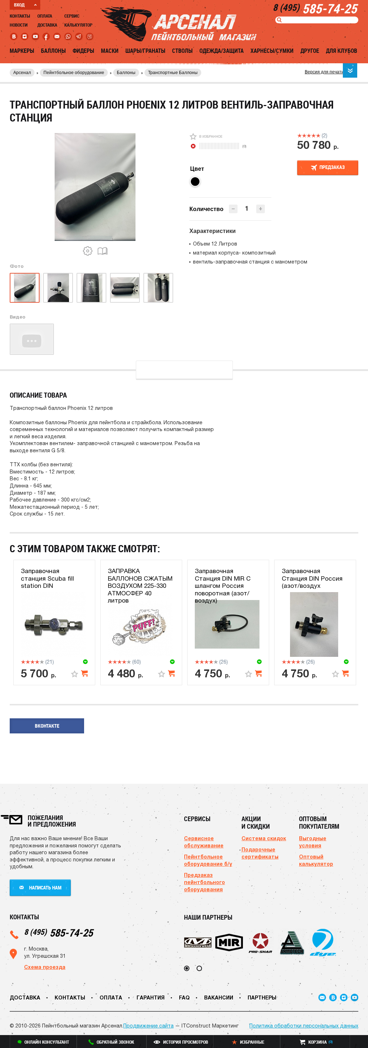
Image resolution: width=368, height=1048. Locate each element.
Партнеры (262, 997)
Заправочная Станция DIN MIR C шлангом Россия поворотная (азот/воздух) (222, 585)
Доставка (47, 25)
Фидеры (83, 51)
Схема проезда (44, 967)
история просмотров (185, 1042)
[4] (313, 135)
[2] (304, 135)
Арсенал (22, 72)
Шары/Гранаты (145, 51)
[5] (318, 135)
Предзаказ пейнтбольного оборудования (204, 882)
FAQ (184, 997)
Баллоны (53, 51)
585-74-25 (58, 932)
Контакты (20, 16)
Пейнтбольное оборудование (73, 72)
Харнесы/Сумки (272, 51)
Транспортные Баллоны (173, 72)
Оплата (44, 16)
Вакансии (218, 997)
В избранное (210, 136)
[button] (260, 209)
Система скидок (264, 838)
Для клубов (341, 51)
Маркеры (22, 51)
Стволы (182, 51)
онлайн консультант (46, 1042)
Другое (309, 51)
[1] (299, 135)
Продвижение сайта (148, 1026)
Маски (110, 51)
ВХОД (19, 4)
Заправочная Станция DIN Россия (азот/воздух (312, 578)
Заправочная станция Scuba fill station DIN (47, 578)
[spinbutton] (247, 208)
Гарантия (151, 997)
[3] (309, 135)
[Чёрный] (195, 182)
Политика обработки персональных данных (303, 1026)
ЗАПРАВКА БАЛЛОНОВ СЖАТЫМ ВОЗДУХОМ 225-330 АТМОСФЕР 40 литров (140, 585)
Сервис (71, 16)
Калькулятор (78, 25)
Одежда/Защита (221, 51)
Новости (19, 25)
